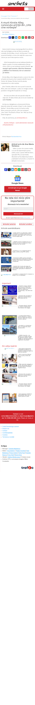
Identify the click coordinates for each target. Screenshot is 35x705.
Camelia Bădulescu (14, 448)
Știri (9, 16)
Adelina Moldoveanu (14, 457)
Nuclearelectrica (16, 136)
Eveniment (14, 16)
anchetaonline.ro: (22, 118)
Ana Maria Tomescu (8, 34)
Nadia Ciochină (21, 451)
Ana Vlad (11, 455)
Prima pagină (4, 16)
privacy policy (26, 217)
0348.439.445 (11, 418)
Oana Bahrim (11, 451)
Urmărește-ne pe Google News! (17, 189)
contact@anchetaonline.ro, (10, 416)
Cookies (4, 435)
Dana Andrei (14, 453)
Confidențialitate (7, 433)
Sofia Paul (22, 453)
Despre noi (5, 428)
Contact (4, 430)
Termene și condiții (8, 437)
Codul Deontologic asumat (10, 426)
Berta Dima (18, 455)
